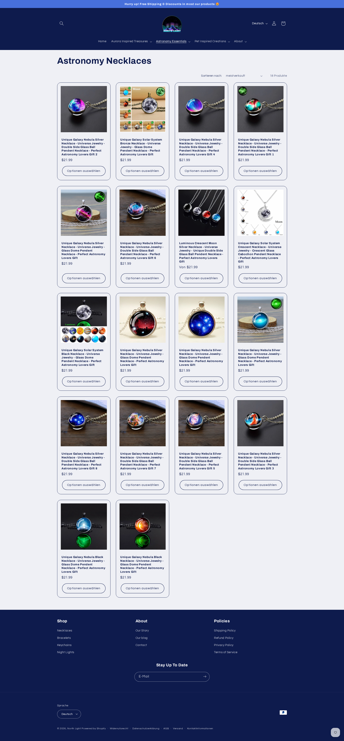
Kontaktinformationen (200, 728)
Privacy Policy (224, 645)
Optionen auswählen (83, 171)
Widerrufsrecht (119, 728)
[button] (61, 23)
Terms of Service (225, 652)
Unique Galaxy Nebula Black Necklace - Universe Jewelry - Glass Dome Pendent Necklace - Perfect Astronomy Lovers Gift (83, 565)
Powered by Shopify (94, 728)
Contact (141, 645)
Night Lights (65, 652)
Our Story (142, 630)
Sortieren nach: (211, 75)
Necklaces (64, 630)
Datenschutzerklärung (145, 728)
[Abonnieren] (204, 676)
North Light (74, 728)
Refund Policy (223, 637)
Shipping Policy (225, 630)
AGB (166, 728)
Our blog (142, 637)
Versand (178, 728)
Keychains (64, 645)
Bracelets (64, 637)
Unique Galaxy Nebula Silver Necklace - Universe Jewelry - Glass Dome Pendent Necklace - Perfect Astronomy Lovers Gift (83, 250)
